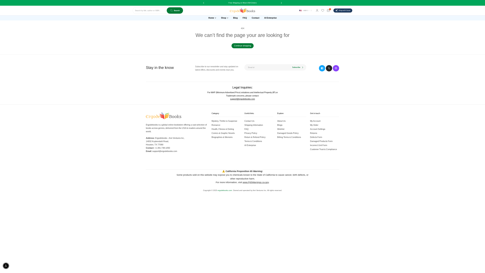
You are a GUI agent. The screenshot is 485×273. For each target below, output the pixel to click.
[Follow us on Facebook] (322, 68)
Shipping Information (253, 125)
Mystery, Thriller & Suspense (224, 121)
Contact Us (249, 121)
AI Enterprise (250, 145)
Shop (223, 18)
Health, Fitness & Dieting (223, 129)
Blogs (279, 125)
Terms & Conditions (253, 141)
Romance (216, 125)
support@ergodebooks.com (242, 99)
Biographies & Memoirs (222, 137)
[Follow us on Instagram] (336, 68)
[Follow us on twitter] (329, 68)
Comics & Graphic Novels (223, 133)
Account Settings (317, 129)
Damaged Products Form (321, 141)
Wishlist (280, 129)
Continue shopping (242, 46)
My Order (314, 125)
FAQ (246, 129)
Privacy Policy (250, 133)
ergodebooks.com (225, 190)
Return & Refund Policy (254, 137)
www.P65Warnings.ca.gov (256, 182)
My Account (315, 121)
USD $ (305, 10)
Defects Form (316, 137)
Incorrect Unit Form (318, 145)
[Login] (317, 10)
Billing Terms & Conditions (289, 137)
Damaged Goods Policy (288, 133)
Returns (313, 133)
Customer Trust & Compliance (323, 149)
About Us (281, 121)
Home (211, 18)
